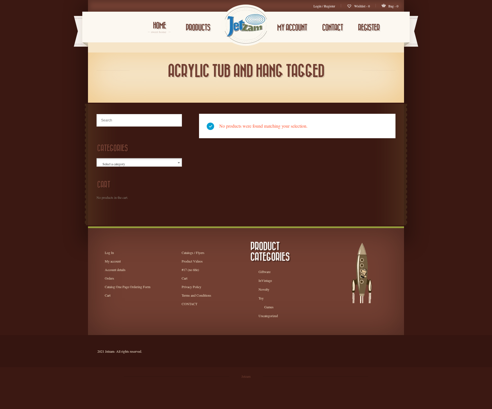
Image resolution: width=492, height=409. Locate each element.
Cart (107, 295)
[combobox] (139, 163)
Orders (109, 278)
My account (292, 28)
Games (269, 307)
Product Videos (192, 261)
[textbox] (139, 164)
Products (198, 28)
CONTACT (332, 28)
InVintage (265, 280)
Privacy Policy (191, 286)
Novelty (264, 289)
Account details (115, 269)
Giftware (264, 271)
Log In (109, 252)
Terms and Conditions (196, 295)
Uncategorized (268, 315)
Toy (261, 298)
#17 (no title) (190, 269)
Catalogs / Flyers (193, 252)
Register (369, 28)
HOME (159, 28)
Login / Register (324, 6)
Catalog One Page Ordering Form (127, 286)
